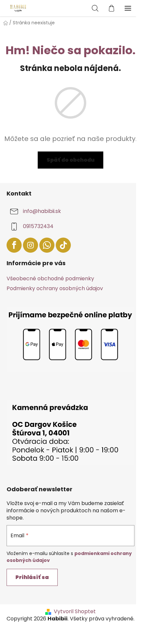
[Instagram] (30, 245)
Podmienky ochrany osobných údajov (55, 288)
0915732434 (38, 226)
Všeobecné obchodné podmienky (50, 278)
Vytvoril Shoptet (75, 611)
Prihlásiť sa (32, 577)
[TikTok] (63, 245)
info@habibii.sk (42, 211)
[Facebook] (14, 245)
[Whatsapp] (46, 245)
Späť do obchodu (70, 160)
